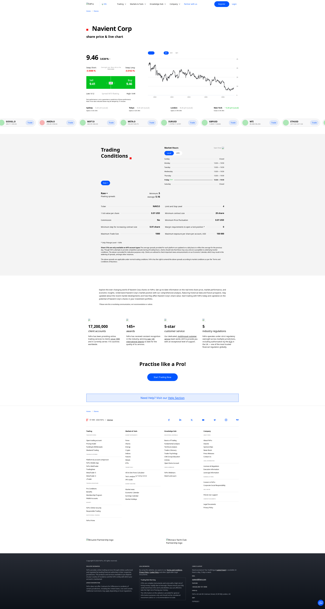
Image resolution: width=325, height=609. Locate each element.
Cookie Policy (154, 572)
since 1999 (115, 339)
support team (221, 570)
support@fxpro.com (199, 579)
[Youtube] (203, 420)
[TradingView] (237, 420)
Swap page (111, 69)
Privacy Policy (144, 572)
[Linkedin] (180, 420)
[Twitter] (191, 420)
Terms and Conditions (174, 570)
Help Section (176, 398)
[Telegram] (214, 420)
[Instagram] (226, 420)
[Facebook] (169, 420)
